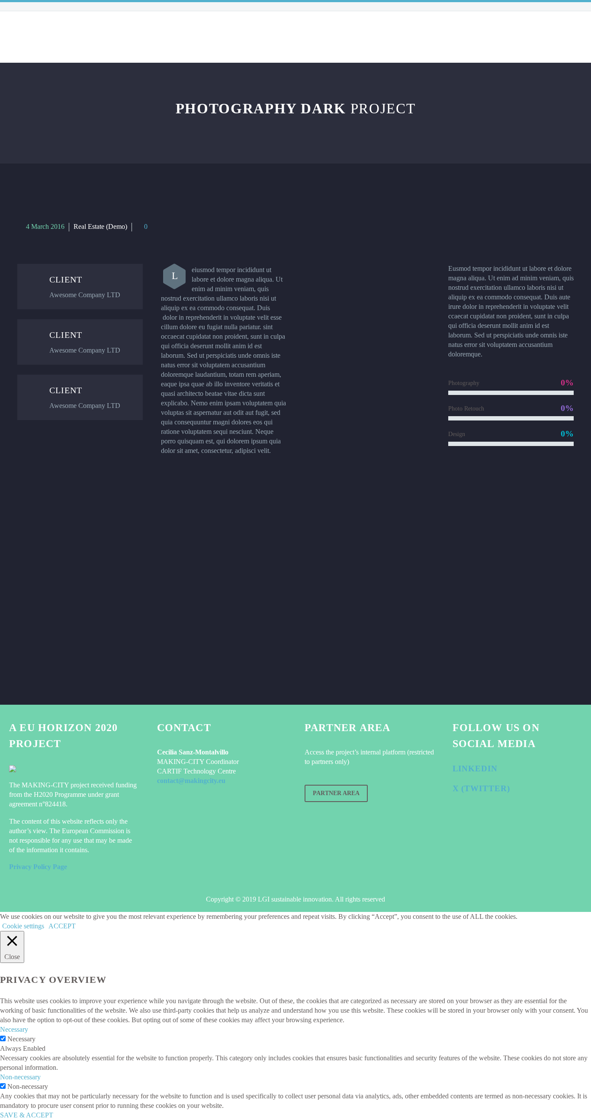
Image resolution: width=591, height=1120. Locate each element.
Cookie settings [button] (23, 926)
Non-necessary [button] (20, 1077)
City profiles (186, 36)
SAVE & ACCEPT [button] (26, 1115)
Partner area (336, 793)
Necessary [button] (14, 1029)
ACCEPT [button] (62, 926)
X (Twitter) (481, 788)
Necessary (21, 1039)
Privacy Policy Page (38, 866)
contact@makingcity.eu (191, 780)
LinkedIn (475, 768)
